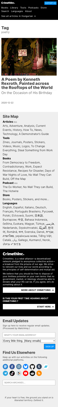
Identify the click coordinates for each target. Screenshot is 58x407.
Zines (6, 142)
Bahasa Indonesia (36, 219)
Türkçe (40, 223)
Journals (16, 142)
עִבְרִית (49, 231)
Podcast (8, 183)
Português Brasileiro (28, 211)
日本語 (39, 215)
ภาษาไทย (8, 236)
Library (14, 7)
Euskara (18, 223)
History (17, 129)
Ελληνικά (18, 215)
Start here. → (45, 306)
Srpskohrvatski (28, 227)
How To (28, 129)
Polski (6, 215)
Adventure (16, 125)
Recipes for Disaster (30, 170)
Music (16, 146)
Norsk (46, 240)
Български (9, 219)
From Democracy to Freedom (21, 162)
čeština (7, 223)
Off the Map (18, 178)
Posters (28, 142)
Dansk (41, 231)
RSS (15, 122)
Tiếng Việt (44, 236)
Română (12, 231)
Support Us (50, 3)
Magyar (29, 223)
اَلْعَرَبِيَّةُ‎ (43, 227)
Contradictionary (13, 166)
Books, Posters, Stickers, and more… (26, 199)
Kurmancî (35, 240)
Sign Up (49, 346)
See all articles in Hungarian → (18, 16)
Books (4, 7)
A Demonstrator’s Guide (34, 134)
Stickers (39, 142)
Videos (7, 146)
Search (5, 11)
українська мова (26, 236)
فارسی (50, 223)
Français (8, 211)
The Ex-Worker (12, 187)
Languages (17, 11)
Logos (26, 146)
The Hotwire (10, 191)
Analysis (29, 125)
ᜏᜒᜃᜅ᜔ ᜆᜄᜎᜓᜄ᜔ (12, 244)
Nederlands (10, 227)
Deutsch (40, 207)
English (7, 207)
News (38, 129)
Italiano (29, 207)
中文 (20, 219)
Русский (47, 211)
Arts (5, 125)
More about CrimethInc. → (37, 290)
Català (7, 240)
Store (44, 7)
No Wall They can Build (38, 187)
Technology (10, 134)
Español (18, 207)
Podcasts (33, 7)
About (28, 11)
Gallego (23, 240)
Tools (23, 7)
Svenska (29, 231)
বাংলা (21, 231)
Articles (8, 121)
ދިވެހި (14, 240)
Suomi (29, 215)
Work (28, 166)
